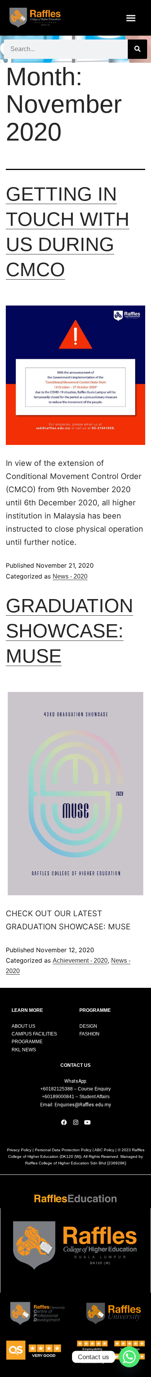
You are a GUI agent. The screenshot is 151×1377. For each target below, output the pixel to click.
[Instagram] (75, 1122)
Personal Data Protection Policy (63, 1150)
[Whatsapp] (129, 1356)
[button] (131, 17)
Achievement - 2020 (80, 960)
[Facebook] (64, 1122)
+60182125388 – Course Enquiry (75, 1089)
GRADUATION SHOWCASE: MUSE (69, 631)
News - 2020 (70, 576)
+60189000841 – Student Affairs (76, 1096)
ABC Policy (104, 1150)
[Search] (137, 49)
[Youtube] (87, 1122)
